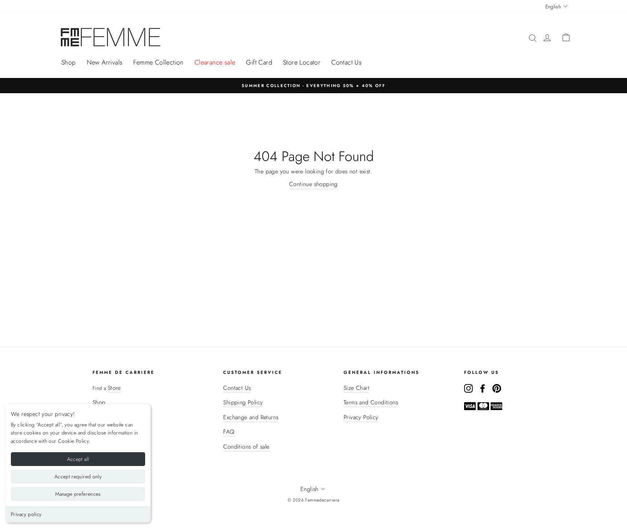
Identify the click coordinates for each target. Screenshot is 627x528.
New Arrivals (105, 62)
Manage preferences (78, 494)
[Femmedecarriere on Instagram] (468, 388)
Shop (68, 62)
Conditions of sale (246, 446)
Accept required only (78, 476)
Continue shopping (313, 184)
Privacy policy (26, 514)
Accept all (78, 459)
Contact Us (346, 62)
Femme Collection (158, 62)
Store (114, 388)
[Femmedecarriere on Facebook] (482, 388)
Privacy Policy (361, 417)
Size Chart (356, 388)
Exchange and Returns (250, 417)
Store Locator (301, 62)
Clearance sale (214, 62)
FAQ (228, 432)
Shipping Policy (243, 402)
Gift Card (259, 62)
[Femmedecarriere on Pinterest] (496, 388)
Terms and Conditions (371, 402)
